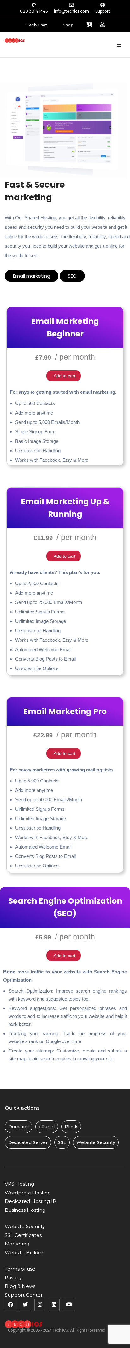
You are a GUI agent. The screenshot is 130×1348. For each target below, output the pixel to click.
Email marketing (31, 276)
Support (102, 11)
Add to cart (64, 375)
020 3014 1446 (34, 11)
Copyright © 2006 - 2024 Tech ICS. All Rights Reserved (56, 1330)
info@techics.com (71, 11)
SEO (72, 276)
